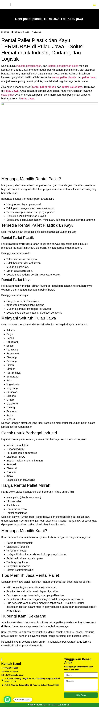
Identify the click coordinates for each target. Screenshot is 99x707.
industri (20, 65)
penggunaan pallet (67, 65)
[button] (94, 5)
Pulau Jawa (11, 90)
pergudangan (33, 65)
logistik (52, 65)
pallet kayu (89, 77)
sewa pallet (7, 94)
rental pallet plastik (64, 77)
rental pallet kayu (72, 87)
